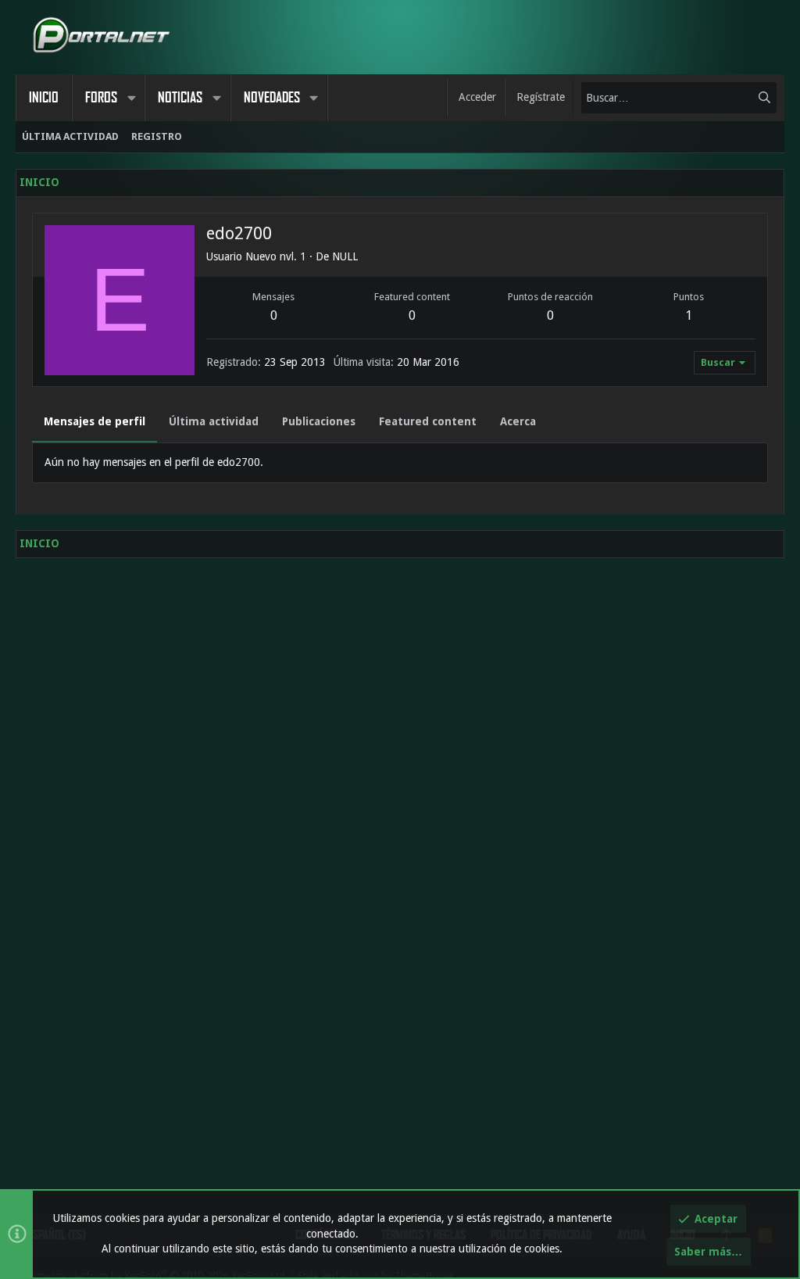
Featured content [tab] (428, 421)
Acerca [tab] (518, 421)
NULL (345, 256)
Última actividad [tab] (214, 421)
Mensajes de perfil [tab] (94, 421)
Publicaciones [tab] (318, 421)
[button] (131, 97)
